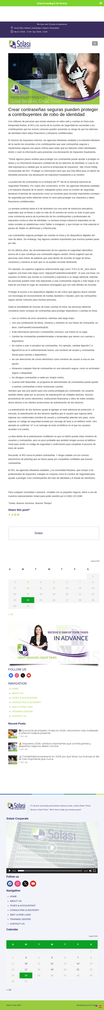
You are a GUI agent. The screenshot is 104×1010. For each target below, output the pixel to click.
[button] (52, 848)
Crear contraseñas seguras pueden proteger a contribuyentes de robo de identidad (53, 112)
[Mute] (90, 870)
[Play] (9, 870)
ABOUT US (17, 693)
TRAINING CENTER (22, 711)
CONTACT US (19, 716)
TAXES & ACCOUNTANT (25, 698)
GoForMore (93, 1005)
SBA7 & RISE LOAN (22, 707)
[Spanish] (100, 1006)
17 (28, 594)
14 (80, 588)
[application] (52, 847)
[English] (97, 1006)
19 (54, 594)
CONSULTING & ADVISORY (26, 702)
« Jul (10, 614)
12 (54, 588)
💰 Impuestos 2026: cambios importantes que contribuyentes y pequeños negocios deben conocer (55, 745)
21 (80, 594)
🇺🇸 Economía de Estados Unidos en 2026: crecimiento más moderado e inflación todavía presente (58, 732)
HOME (15, 688)
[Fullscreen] (94, 870)
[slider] (50, 870)
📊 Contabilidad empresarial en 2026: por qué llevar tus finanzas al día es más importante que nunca (59, 757)
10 (28, 588)
